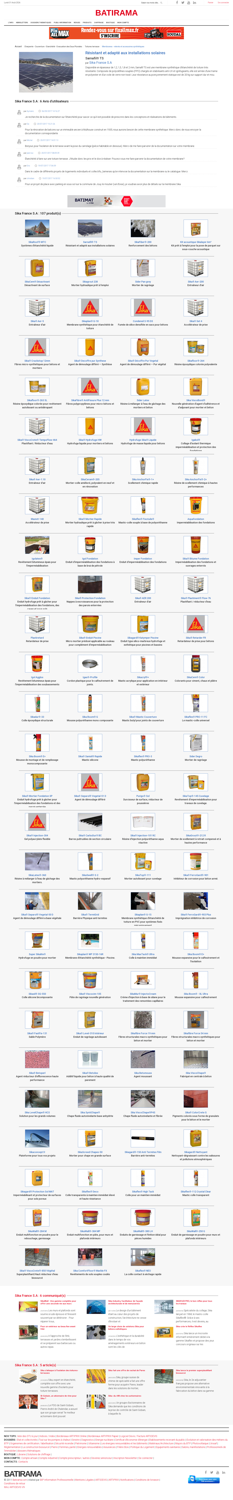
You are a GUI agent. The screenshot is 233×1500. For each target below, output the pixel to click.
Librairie (21, 1454)
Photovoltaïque (200, 1443)
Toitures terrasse (92, 46)
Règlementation (12, 1447)
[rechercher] (161, 2)
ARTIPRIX (114, 1479)
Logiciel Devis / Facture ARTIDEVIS (138, 1436)
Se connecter (146, 1458)
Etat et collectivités (27, 1439)
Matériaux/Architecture (161, 1443)
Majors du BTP (183, 1443)
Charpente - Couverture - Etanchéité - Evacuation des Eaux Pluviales (53, 46)
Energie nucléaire (104, 1439)
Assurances (109, 1447)
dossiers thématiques (29, 1450)
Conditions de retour (14, 1483)
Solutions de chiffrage (38, 1454)
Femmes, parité (67, 1447)
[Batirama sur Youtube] (188, 2)
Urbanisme (94, 1443)
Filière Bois (123, 1447)
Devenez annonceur (101, 1458)
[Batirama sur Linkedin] (194, 2)
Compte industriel (48, 1458)
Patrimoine (81, 1443)
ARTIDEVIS (101, 1479)
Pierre (54, 1447)
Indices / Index (47, 1436)
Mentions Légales (84, 1479)
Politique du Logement (142, 1447)
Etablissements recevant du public (167, 1439)
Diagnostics (87, 1439)
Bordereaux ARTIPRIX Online (72, 1436)
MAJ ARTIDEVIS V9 (14, 1487)
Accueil (18, 46)
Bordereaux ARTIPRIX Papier (103, 1436)
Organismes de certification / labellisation (32, 1443)
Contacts (23, 1461)
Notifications (127, 1479)
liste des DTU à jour (27, 1436)
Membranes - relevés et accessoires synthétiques (123, 46)
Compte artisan (29, 1458)
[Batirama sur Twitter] (183, 2)
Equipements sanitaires (168, 1447)
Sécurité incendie (64, 1443)
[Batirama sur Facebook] (177, 2)
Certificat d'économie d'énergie (131, 1439)
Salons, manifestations (193, 1447)
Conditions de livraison (147, 1479)
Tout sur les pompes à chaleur (54, 1439)
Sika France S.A (100, 63)
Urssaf (213, 1443)
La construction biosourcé (36, 1447)
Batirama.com (20, 1479)
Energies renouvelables (89, 1447)
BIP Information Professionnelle (56, 1479)
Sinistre (76, 1439)
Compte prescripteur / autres (74, 1458)
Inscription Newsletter (125, 1458)
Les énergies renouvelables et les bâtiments (124, 1443)
